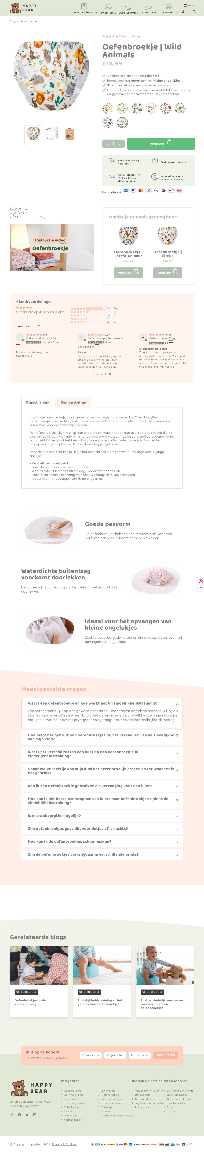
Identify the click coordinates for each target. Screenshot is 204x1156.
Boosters (69, 1111)
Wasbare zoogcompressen (117, 1115)
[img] (34, 334)
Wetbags (107, 1107)
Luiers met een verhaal (180, 1090)
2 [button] (98, 373)
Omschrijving (38, 402)
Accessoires (149, 12)
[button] (183, 11)
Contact (172, 1111)
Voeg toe (157, 143)
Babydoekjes (71, 1107)
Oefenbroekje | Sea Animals (105, 338)
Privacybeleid (143, 1107)
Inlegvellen (70, 1115)
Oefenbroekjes (28, 21)
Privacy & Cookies (64, 1144)
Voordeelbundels (74, 1119)
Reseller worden (176, 1103)
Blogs (170, 1107)
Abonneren (166, 1055)
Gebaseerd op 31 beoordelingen (40, 312)
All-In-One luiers (73, 1094)
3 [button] (101, 373)
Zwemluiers (108, 1090)
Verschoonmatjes (112, 1099)
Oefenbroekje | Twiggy (163, 338)
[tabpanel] (51, 77)
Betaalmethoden (145, 1099)
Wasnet (106, 1111)
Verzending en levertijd (149, 1090)
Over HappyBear (177, 1094)
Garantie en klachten (179, 1099)
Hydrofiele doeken (112, 1103)
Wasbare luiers (84, 12)
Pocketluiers (71, 1099)
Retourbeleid (142, 1094)
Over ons (169, 12)
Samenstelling (74, 402)
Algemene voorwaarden (149, 1103)
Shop (13, 21)
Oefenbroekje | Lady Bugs (42, 338)
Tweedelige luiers (74, 1103)
